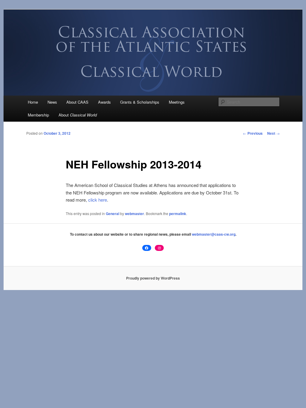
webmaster (134, 213)
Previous (253, 133)
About (78, 115)
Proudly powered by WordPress (153, 278)
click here (97, 200)
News (52, 102)
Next (273, 133)
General (112, 213)
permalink (177, 213)
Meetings (177, 102)
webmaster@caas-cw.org (213, 234)
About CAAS (77, 102)
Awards (104, 102)
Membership (38, 115)
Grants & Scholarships (139, 102)
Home (33, 102)
